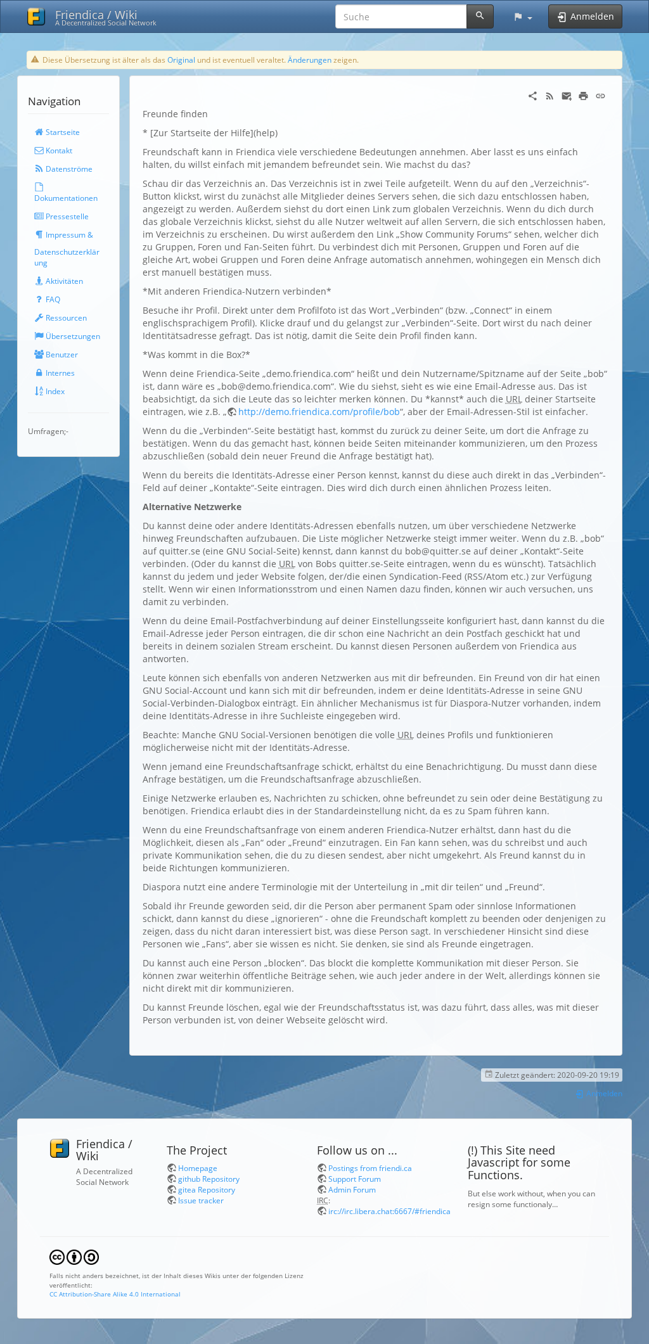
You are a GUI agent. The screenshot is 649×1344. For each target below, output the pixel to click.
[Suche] (480, 16)
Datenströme (68, 168)
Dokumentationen (66, 198)
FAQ (52, 299)
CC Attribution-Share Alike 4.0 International (115, 1294)
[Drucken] (583, 95)
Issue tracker (201, 1200)
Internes (59, 373)
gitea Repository (206, 1189)
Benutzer (61, 354)
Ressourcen (65, 317)
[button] (522, 16)
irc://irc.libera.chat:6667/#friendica (389, 1211)
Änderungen (309, 59)
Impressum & (68, 234)
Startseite (62, 132)
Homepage (197, 1168)
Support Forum (354, 1179)
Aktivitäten (63, 281)
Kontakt (58, 150)
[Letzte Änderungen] (549, 95)
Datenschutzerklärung (67, 256)
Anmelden (603, 1093)
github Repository (209, 1179)
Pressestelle (66, 216)
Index (54, 391)
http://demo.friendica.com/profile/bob (319, 412)
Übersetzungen (72, 336)
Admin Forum (352, 1189)
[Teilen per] (532, 95)
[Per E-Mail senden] (567, 95)
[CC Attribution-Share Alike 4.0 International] (74, 1256)
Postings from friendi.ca (370, 1168)
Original (181, 59)
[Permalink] (600, 95)
